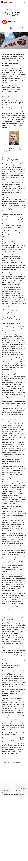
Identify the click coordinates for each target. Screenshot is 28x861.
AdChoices (22, 794)
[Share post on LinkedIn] (11, 28)
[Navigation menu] (2, 2)
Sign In (24, 2)
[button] (14, 786)
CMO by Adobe (19, 776)
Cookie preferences (5, 792)
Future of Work (7, 771)
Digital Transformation (9, 767)
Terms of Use (22, 790)
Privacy (17, 790)
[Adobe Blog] (16, 2)
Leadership (9, 9)
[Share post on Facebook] (17, 28)
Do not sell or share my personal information (10, 794)
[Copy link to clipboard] (23, 28)
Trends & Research (8, 776)
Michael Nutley (11, 21)
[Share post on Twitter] (5, 28)
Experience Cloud (16, 762)
